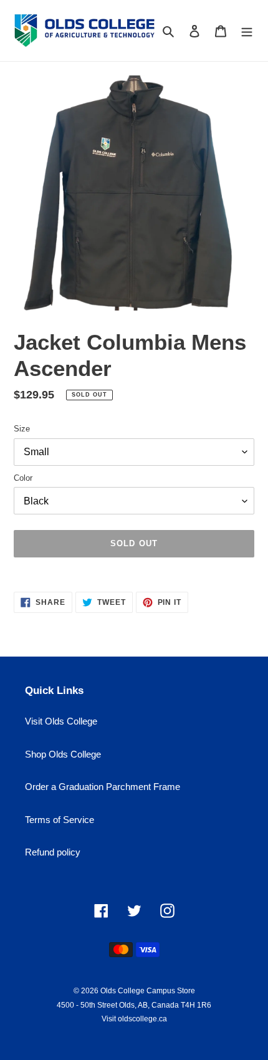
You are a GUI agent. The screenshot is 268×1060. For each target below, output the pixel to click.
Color (23, 478)
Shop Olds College (63, 754)
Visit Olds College (61, 721)
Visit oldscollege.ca (134, 1018)
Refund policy (52, 852)
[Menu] (247, 30)
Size (22, 428)
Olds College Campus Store (147, 990)
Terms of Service (59, 819)
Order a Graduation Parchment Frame (102, 786)
